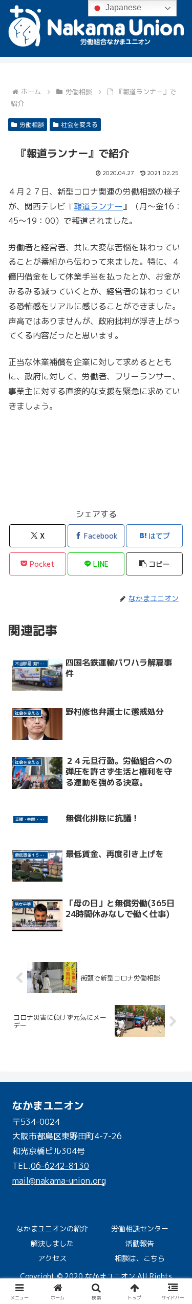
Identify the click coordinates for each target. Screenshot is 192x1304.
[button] (154, 563)
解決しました (52, 1243)
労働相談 (31, 124)
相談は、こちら (140, 1258)
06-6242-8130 (60, 1165)
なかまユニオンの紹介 (52, 1228)
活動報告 (139, 1243)
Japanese (122, 7)
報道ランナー (98, 206)
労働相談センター (139, 1228)
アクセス (52, 1258)
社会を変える (79, 124)
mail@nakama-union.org (59, 1180)
